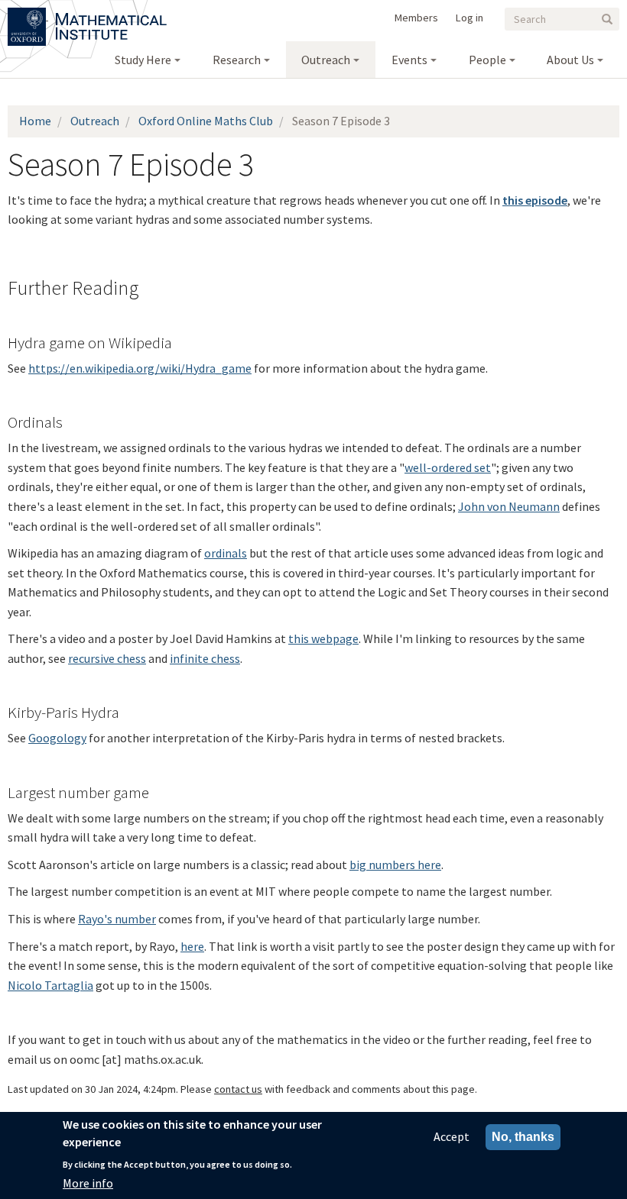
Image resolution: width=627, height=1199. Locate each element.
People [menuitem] (487, 59)
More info (88, 1183)
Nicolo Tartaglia (50, 985)
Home (35, 120)
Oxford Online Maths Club (205, 120)
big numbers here (395, 864)
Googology (57, 737)
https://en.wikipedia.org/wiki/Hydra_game (140, 368)
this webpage (323, 638)
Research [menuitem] (237, 59)
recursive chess (107, 658)
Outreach (94, 120)
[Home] (111, 15)
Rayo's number (117, 918)
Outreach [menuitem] (325, 59)
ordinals (225, 553)
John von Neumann (509, 506)
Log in (469, 17)
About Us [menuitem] (570, 59)
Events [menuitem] (409, 59)
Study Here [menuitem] (143, 59)
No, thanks (523, 1136)
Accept (451, 1136)
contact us (238, 1089)
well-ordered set (447, 467)
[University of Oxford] (28, 15)
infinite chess (205, 658)
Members (416, 17)
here (192, 946)
